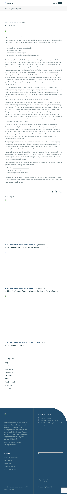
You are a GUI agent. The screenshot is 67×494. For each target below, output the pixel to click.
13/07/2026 (44, 343)
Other (6, 379)
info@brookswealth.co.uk (49, 420)
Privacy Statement (10, 445)
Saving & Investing (10, 466)
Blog (10, 9)
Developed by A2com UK (45, 487)
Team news (8, 388)
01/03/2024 (22, 22)
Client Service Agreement (12, 442)
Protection (7, 463)
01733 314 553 (46, 418)
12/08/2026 (41, 289)
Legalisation (23, 245)
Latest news (23, 342)
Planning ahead (34, 342)
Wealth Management (11, 457)
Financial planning (10, 469)
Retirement (8, 385)
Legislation (33, 245)
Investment (14, 22)
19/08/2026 (41, 245)
